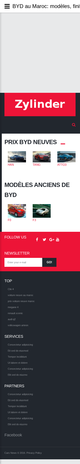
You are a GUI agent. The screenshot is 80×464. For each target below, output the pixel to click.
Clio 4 (11, 289)
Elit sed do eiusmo (17, 374)
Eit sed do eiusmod (18, 350)
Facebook (13, 435)
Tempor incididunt (17, 356)
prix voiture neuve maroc (21, 301)
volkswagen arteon (18, 325)
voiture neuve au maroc (20, 295)
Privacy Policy (34, 453)
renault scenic (15, 313)
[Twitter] (42, 240)
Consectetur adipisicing (20, 344)
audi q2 (12, 319)
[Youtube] (56, 240)
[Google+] (49, 240)
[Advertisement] (40, 52)
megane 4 (13, 307)
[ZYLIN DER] (40, 104)
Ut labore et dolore (18, 362)
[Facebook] (36, 240)
